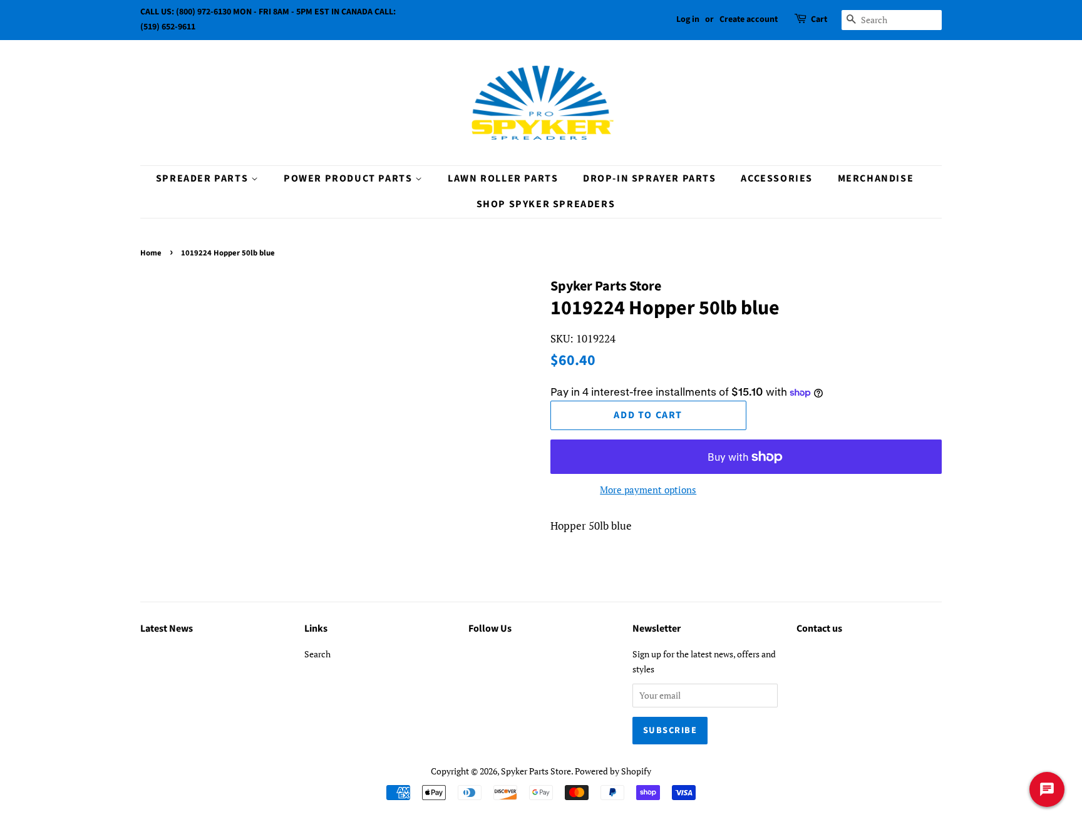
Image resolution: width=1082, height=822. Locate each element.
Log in (687, 19)
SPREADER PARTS (203, 178)
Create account (748, 19)
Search (317, 654)
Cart (819, 19)
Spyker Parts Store (536, 771)
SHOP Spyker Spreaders (546, 204)
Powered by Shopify (613, 771)
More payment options (648, 489)
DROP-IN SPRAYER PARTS (649, 178)
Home (151, 253)
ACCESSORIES (777, 178)
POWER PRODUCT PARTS (349, 178)
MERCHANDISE (876, 178)
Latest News (166, 628)
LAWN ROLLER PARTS (503, 178)
